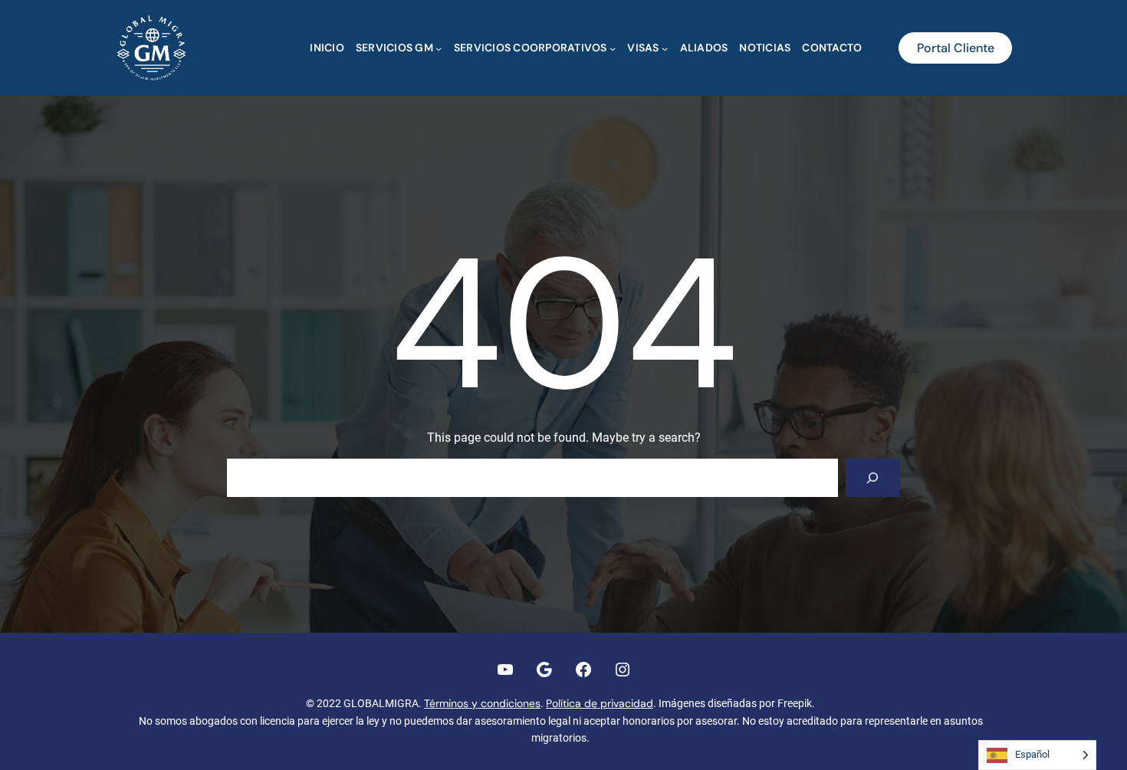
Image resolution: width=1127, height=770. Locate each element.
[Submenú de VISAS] (665, 47)
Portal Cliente (955, 48)
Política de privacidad (599, 703)
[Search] (873, 477)
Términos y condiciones (482, 703)
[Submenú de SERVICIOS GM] (438, 47)
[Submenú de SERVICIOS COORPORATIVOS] (613, 47)
